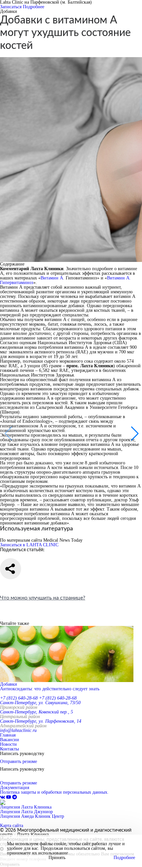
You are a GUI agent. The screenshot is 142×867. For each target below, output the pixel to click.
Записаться (10, 6)
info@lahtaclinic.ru (18, 730)
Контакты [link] (9, 748)
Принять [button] (57, 857)
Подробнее (33, 6)
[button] (134, 433)
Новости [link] (8, 744)
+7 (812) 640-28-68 (19, 698)
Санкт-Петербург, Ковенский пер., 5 (36, 711)
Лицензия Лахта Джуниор (26, 811)
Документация (14, 787)
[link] (3, 797)
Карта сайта (11, 825)
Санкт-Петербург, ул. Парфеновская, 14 (40, 721)
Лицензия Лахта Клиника (26, 807)
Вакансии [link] (9, 739)
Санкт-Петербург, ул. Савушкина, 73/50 (40, 702)
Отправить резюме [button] (18, 761)
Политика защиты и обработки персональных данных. (54, 792)
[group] (71, 658)
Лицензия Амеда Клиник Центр (32, 816)
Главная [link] (8, 735)
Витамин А (52, 277)
